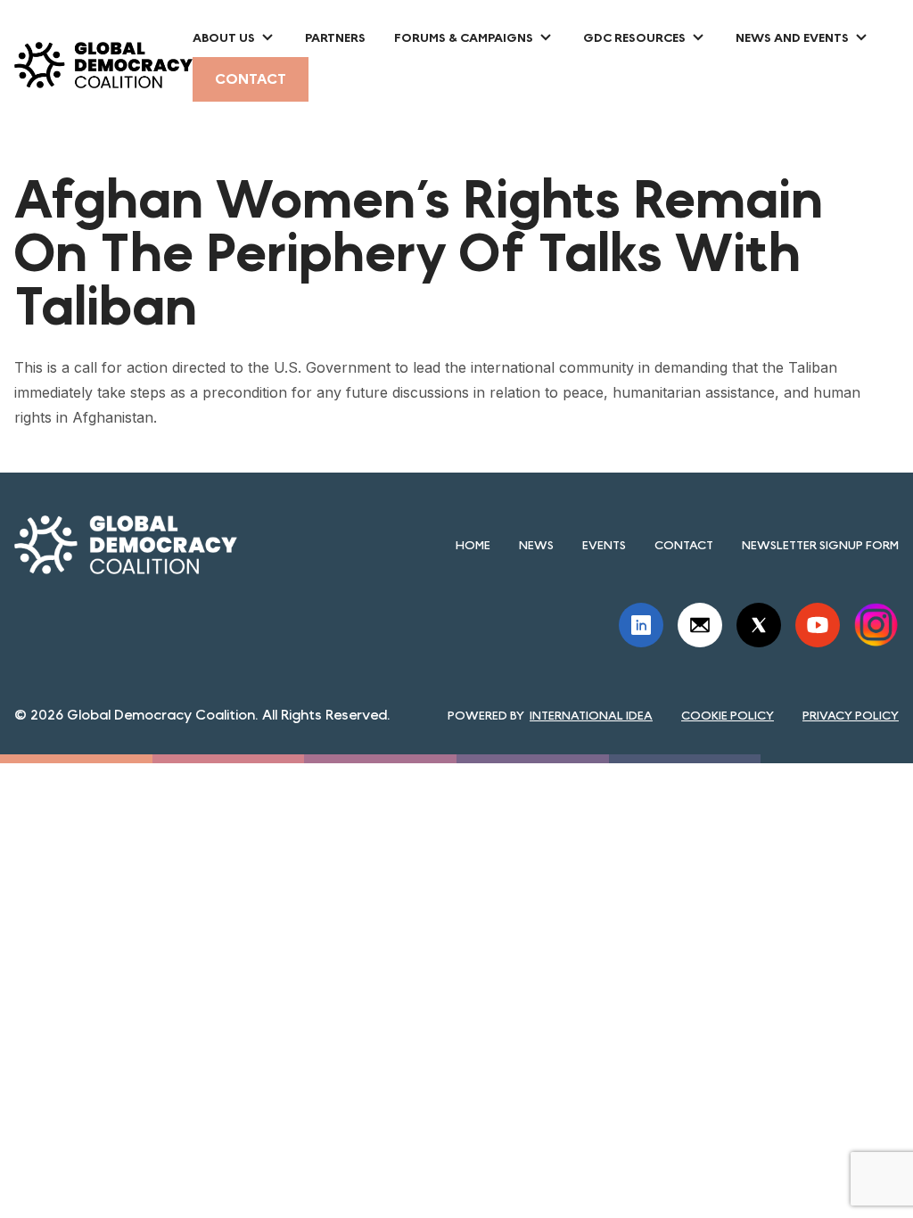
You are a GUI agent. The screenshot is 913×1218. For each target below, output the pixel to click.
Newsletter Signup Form (820, 545)
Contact (250, 79)
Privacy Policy (850, 715)
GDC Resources (634, 37)
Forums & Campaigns (463, 37)
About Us (224, 37)
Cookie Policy (727, 715)
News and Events (792, 37)
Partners (335, 37)
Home (473, 545)
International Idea (591, 715)
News (536, 545)
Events (604, 545)
